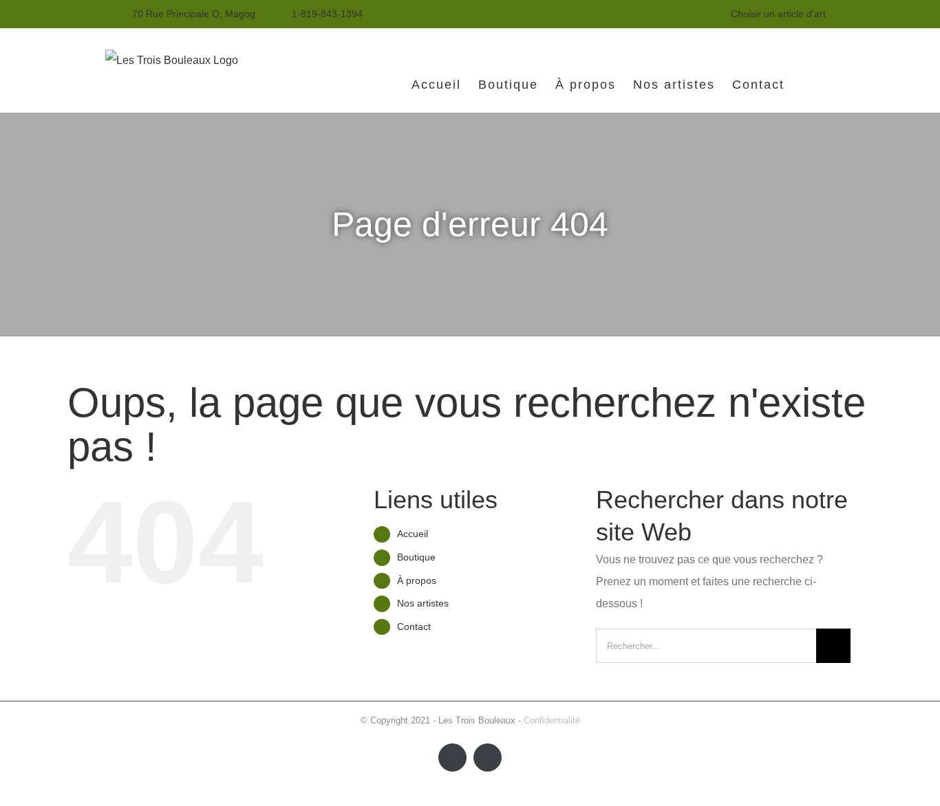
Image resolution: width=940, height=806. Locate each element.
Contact (414, 626)
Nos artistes (423, 603)
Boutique (416, 557)
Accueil (412, 533)
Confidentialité (552, 720)
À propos (416, 580)
